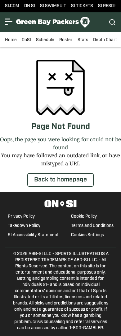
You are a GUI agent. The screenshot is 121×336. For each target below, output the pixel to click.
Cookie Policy (84, 216)
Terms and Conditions (92, 225)
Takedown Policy (24, 225)
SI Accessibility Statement (33, 235)
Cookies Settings (87, 235)
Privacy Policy (21, 216)
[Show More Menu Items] (8, 21)
